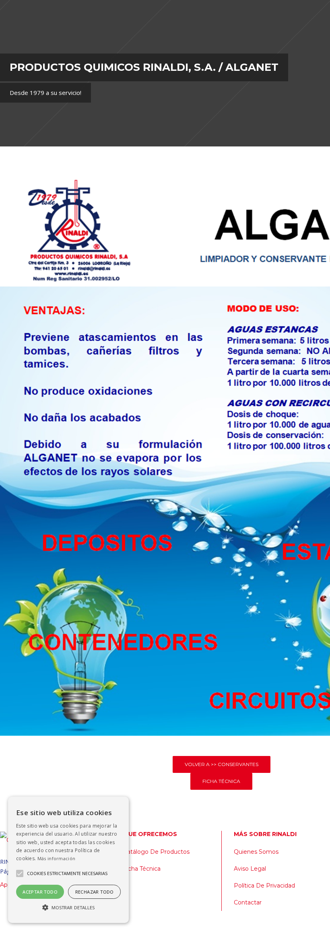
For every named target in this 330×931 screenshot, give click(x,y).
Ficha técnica (142, 868)
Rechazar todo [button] (94, 892)
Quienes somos (256, 851)
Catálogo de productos (156, 851)
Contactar (248, 902)
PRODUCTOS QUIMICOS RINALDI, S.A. (113, 67)
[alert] (68, 860)
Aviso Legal (250, 868)
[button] (68, 907)
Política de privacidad (264, 885)
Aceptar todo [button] (40, 892)
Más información (56, 858)
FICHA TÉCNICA (221, 781)
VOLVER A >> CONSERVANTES (221, 764)
